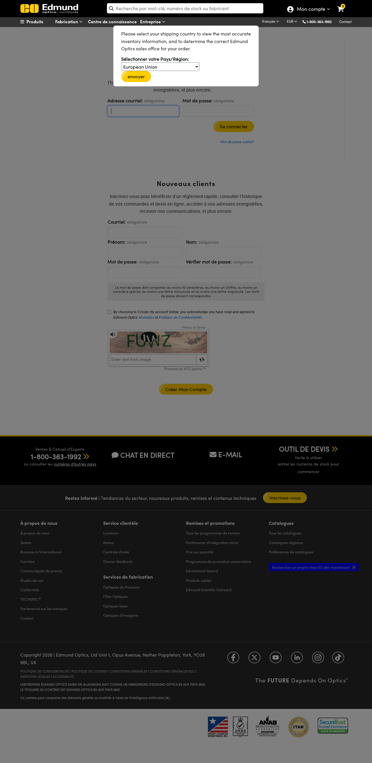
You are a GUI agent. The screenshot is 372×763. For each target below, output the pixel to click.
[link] (344, 4)
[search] (185, 8)
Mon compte (311, 9)
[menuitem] (42, 21)
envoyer (136, 76)
